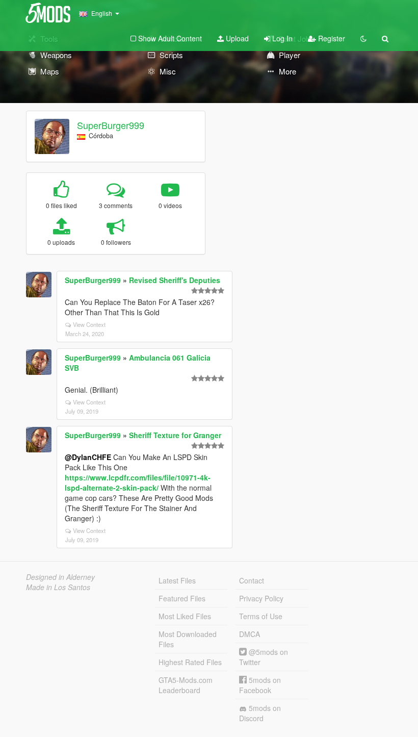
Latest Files (177, 580)
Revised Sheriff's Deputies (174, 280)
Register (330, 38)
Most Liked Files (185, 616)
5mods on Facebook (260, 685)
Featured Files (182, 598)
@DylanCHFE (88, 457)
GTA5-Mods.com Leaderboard (186, 685)
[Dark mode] (363, 38)
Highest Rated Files (190, 662)
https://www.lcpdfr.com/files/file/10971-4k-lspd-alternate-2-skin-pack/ (138, 482)
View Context (89, 324)
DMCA (249, 634)
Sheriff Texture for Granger (175, 435)
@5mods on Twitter (263, 657)
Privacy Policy (261, 598)
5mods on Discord (260, 713)
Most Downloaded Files (188, 639)
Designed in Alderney (60, 577)
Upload (236, 38)
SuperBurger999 (110, 125)
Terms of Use (260, 616)
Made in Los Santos (58, 587)
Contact (251, 580)
